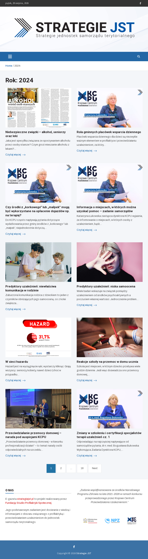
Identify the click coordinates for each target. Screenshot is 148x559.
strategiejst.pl (25, 499)
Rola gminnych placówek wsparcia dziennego (109, 132)
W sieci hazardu (16, 361)
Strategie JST (83, 553)
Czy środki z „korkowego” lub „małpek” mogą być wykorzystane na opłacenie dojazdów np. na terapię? (37, 211)
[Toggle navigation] (10, 56)
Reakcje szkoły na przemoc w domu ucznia (107, 361)
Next (95, 468)
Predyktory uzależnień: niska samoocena (106, 286)
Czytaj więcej (13, 154)
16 (82, 468)
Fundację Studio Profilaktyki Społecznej (28, 503)
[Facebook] (140, 3)
